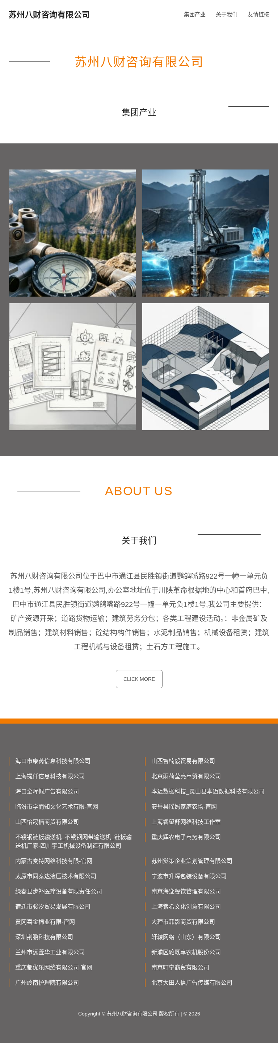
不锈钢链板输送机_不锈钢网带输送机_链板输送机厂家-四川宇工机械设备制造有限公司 (73, 841)
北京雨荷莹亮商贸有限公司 (186, 776)
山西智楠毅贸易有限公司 (183, 761)
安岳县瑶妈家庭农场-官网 (184, 807)
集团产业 (195, 14)
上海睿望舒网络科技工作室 (186, 822)
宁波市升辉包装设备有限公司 (189, 876)
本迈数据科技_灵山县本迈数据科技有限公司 (208, 791)
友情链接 (258, 14)
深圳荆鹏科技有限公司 (44, 937)
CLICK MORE (139, 679)
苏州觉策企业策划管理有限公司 (191, 861)
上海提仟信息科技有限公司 (50, 776)
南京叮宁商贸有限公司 (180, 967)
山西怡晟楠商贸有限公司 (47, 822)
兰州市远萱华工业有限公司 (50, 952)
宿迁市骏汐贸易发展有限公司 (52, 907)
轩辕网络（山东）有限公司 (186, 937)
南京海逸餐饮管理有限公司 (186, 891)
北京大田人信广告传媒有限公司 (191, 983)
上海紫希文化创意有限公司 (186, 907)
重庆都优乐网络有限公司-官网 (53, 967)
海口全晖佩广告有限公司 (47, 791)
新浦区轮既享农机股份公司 (186, 952)
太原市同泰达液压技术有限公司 (55, 876)
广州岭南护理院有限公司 (47, 983)
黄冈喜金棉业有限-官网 (45, 922)
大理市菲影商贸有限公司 (183, 922)
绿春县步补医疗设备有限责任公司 (58, 891)
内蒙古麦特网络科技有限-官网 (53, 861)
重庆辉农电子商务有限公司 (186, 837)
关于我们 (226, 14)
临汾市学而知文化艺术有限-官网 (56, 807)
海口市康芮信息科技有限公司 (52, 761)
